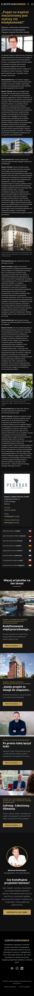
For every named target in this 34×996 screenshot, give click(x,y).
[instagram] (17, 968)
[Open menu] (31, 4)
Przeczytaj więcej (11, 646)
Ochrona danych (24, 987)
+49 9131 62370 (10, 510)
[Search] (28, 4)
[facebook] (12, 968)
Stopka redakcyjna (10, 987)
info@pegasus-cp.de (11, 516)
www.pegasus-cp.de (11, 522)
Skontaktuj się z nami (17, 912)
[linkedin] (21, 968)
